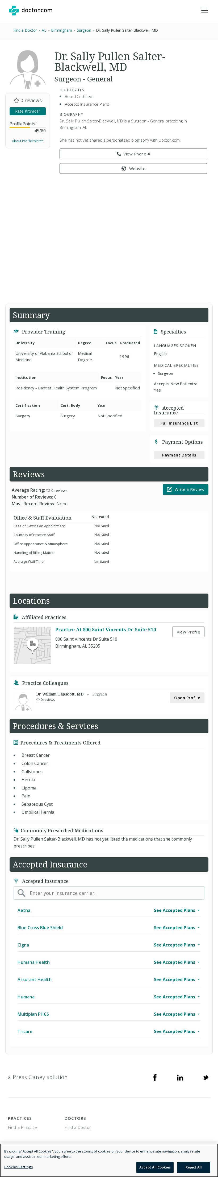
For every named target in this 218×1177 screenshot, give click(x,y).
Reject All (194, 1167)
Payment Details (179, 455)
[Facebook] (155, 1077)
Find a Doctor (78, 1127)
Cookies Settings (18, 1166)
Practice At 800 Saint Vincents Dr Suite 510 (105, 629)
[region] (109, 1160)
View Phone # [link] (136, 154)
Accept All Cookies (155, 1167)
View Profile (188, 632)
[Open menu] (204, 10)
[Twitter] (205, 1077)
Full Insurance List (179, 423)
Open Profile (187, 697)
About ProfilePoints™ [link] (28, 141)
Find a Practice (22, 1127)
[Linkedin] (180, 1077)
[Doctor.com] (30, 11)
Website (137, 168)
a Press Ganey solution (38, 1077)
